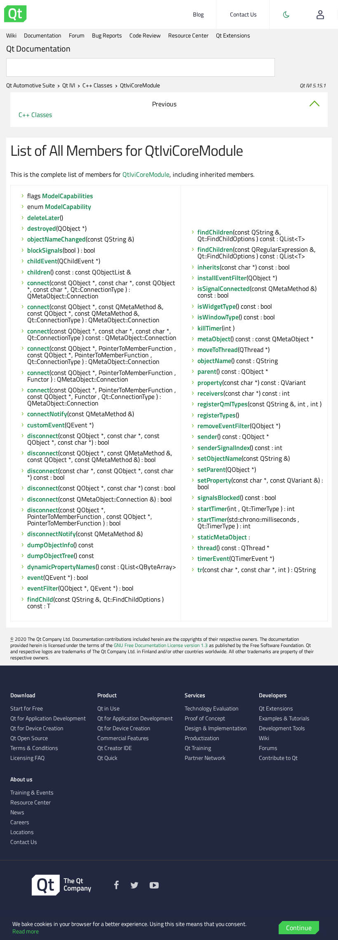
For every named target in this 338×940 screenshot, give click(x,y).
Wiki (11, 35)
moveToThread (217, 349)
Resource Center (188, 35)
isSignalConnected (223, 288)
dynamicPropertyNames (61, 567)
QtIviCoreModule (145, 174)
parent (206, 371)
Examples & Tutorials (284, 718)
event (35, 577)
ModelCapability (68, 206)
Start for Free (26, 708)
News (17, 812)
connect (38, 283)
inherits (208, 267)
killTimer (209, 328)
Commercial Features (123, 738)
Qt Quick (107, 757)
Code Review (145, 35)
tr (199, 569)
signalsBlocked (218, 497)
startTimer (212, 508)
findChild (40, 599)
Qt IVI (68, 85)
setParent (211, 469)
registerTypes (216, 415)
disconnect (42, 436)
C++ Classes (97, 85)
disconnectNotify (51, 534)
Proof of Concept (205, 718)
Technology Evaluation (212, 708)
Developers (273, 695)
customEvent (46, 425)
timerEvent (213, 558)
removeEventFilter (223, 426)
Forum (76, 35)
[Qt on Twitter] (134, 886)
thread (206, 548)
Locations (22, 832)
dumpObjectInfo (50, 545)
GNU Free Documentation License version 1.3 (161, 645)
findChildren (215, 232)
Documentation (42, 35)
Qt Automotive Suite (30, 85)
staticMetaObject (222, 537)
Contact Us (243, 14)
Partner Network (205, 757)
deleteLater (43, 218)
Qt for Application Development (48, 718)
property (209, 382)
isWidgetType (216, 306)
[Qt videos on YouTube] (154, 886)
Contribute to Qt (278, 757)
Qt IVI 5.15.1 (313, 85)
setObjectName (219, 458)
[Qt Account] (320, 14)
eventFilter (42, 588)
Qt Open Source (29, 738)
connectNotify (47, 414)
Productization (202, 738)
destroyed (41, 228)
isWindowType (218, 317)
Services (195, 695)
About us (21, 779)
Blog (198, 14)
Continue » (299, 928)
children (38, 272)
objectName (214, 361)
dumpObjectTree (50, 555)
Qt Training (198, 747)
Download (22, 695)
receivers (210, 393)
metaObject (213, 339)
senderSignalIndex (223, 447)
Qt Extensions (233, 35)
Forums (268, 747)
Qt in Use (108, 708)
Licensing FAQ (27, 757)
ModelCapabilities (67, 196)
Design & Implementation (216, 728)
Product (107, 695)
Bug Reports (107, 35)
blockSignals (45, 250)
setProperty (214, 480)
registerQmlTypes (222, 404)
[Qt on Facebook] (116, 886)
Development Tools (282, 728)
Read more (25, 931)
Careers (19, 822)
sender (207, 436)
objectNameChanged (56, 239)
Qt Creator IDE (114, 747)
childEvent (42, 261)
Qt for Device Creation (36, 728)
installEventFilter (221, 278)
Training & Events (32, 792)
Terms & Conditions (34, 747)
